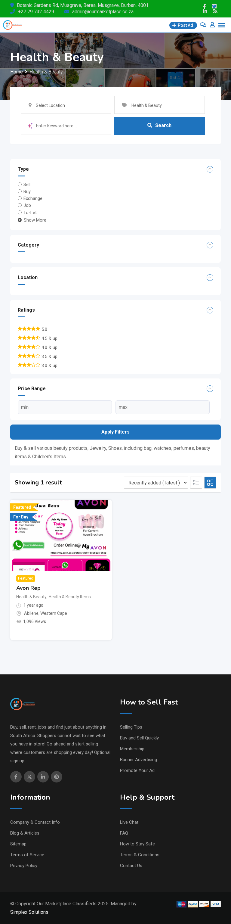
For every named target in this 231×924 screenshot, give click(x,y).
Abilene (31, 613)
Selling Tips (131, 727)
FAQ (124, 833)
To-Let (30, 212)
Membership (132, 748)
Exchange (32, 198)
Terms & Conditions (139, 854)
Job (27, 205)
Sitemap (18, 844)
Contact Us (131, 865)
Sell (26, 184)
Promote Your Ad (137, 770)
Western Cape (53, 613)
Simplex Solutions (29, 912)
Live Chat (129, 822)
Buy (27, 191)
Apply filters (115, 432)
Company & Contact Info (35, 822)
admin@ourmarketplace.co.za (103, 11)
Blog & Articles (24, 833)
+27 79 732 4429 (36, 11)
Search (163, 125)
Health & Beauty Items (70, 596)
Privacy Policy (23, 865)
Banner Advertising (138, 759)
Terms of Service (27, 854)
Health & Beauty (31, 596)
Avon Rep (28, 588)
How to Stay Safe (137, 844)
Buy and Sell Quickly (139, 738)
